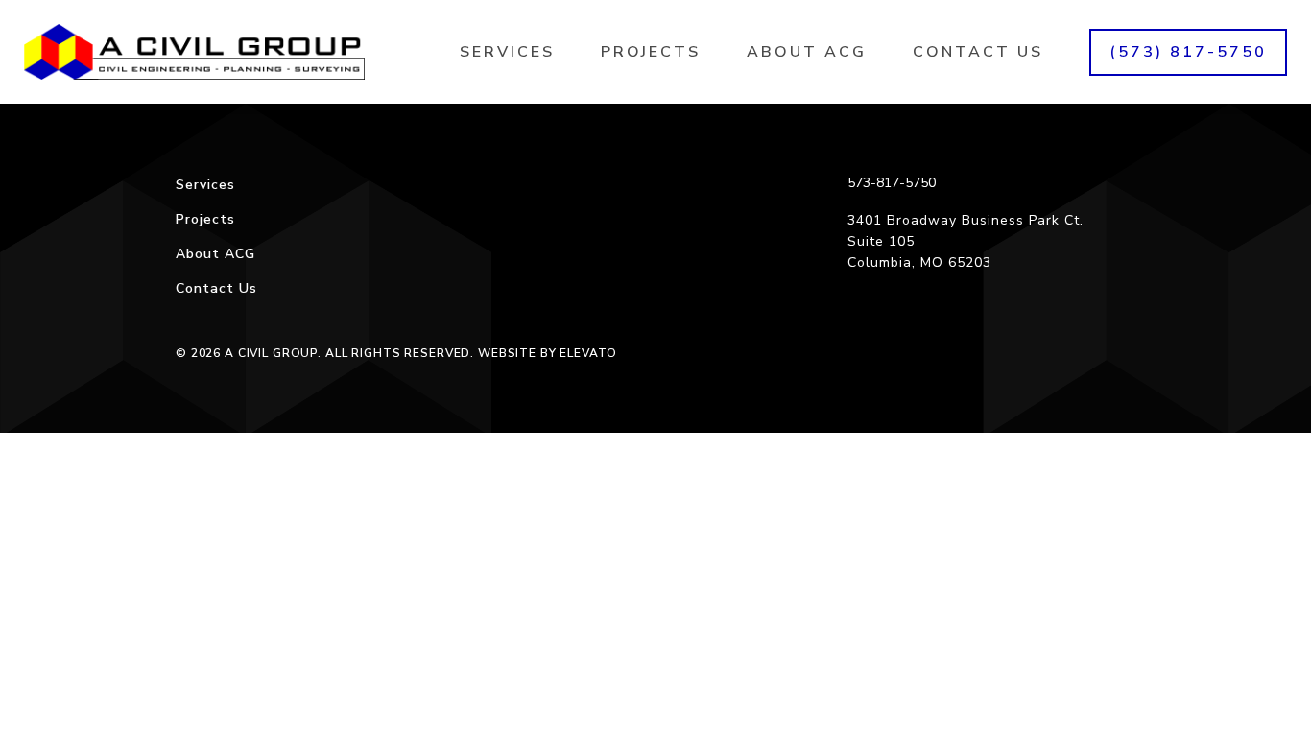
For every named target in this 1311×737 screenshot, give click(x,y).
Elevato (588, 353)
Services (507, 51)
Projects (651, 51)
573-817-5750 (891, 183)
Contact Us (978, 51)
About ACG (807, 51)
